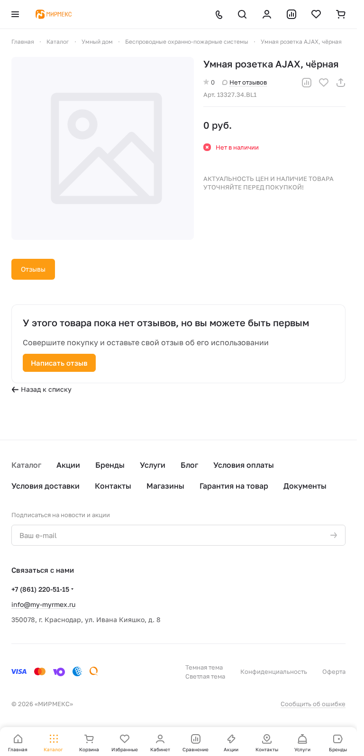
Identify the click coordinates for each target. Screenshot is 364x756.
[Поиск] (242, 14)
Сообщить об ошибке (313, 704)
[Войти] (267, 14)
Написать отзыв (59, 363)
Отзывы (33, 269)
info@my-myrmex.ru (43, 604)
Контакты (113, 486)
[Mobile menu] (15, 14)
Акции (68, 465)
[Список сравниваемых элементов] (291, 14)
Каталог (26, 465)
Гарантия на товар (234, 486)
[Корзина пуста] (341, 14)
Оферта (334, 671)
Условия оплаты (243, 465)
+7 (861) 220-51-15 (40, 589)
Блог (189, 465)
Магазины (165, 486)
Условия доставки (45, 486)
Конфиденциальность (273, 671)
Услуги (152, 465)
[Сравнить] (306, 82)
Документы (305, 486)
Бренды (110, 465)
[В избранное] (323, 82)
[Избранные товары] (316, 14)
